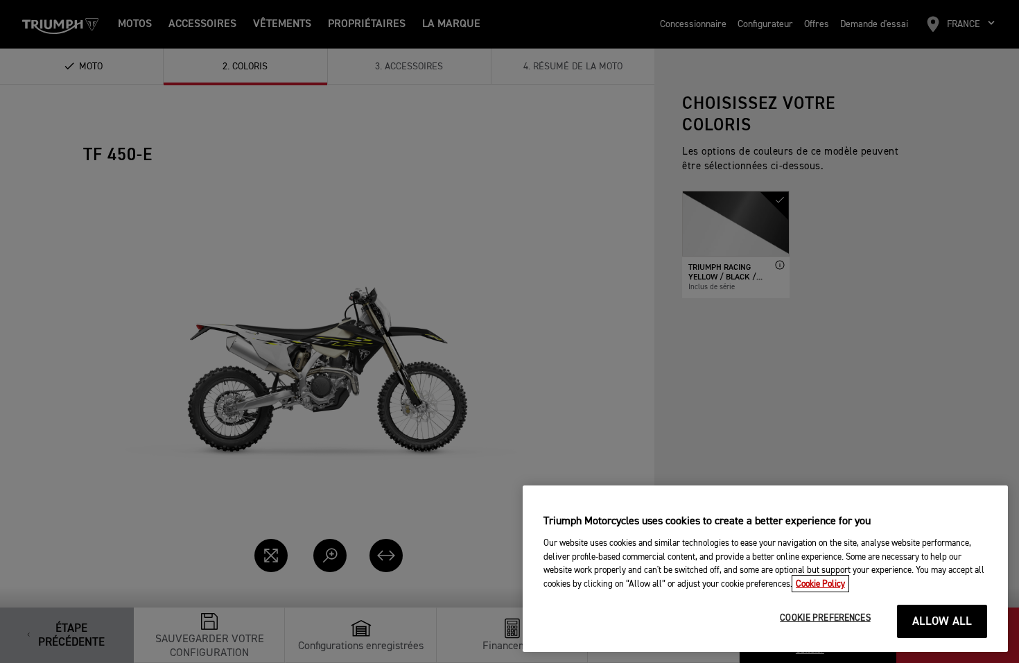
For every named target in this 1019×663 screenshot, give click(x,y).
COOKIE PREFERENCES (825, 618)
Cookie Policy (820, 583)
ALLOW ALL (942, 622)
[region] (765, 568)
